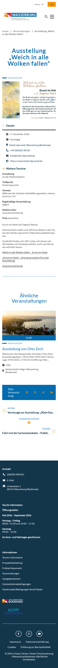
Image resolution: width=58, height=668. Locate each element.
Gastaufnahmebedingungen (16, 584)
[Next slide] (46, 100)
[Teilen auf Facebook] (27, 392)
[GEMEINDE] (52, 4)
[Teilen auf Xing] (43, 392)
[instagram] (29, 634)
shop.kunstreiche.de (12, 265)
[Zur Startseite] (20, 16)
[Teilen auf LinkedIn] (51, 392)
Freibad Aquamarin (12, 568)
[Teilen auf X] (35, 392)
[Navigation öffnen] (52, 17)
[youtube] (39, 634)
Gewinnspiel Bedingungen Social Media (22, 589)
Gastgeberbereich (11, 578)
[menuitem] (52, 4)
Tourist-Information (12, 557)
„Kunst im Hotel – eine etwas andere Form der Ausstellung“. (25, 259)
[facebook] (19, 634)
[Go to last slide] (12, 100)
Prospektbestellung (12, 562)
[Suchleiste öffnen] (46, 17)
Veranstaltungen (10, 573)
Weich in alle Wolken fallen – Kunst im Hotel (24, 252)
